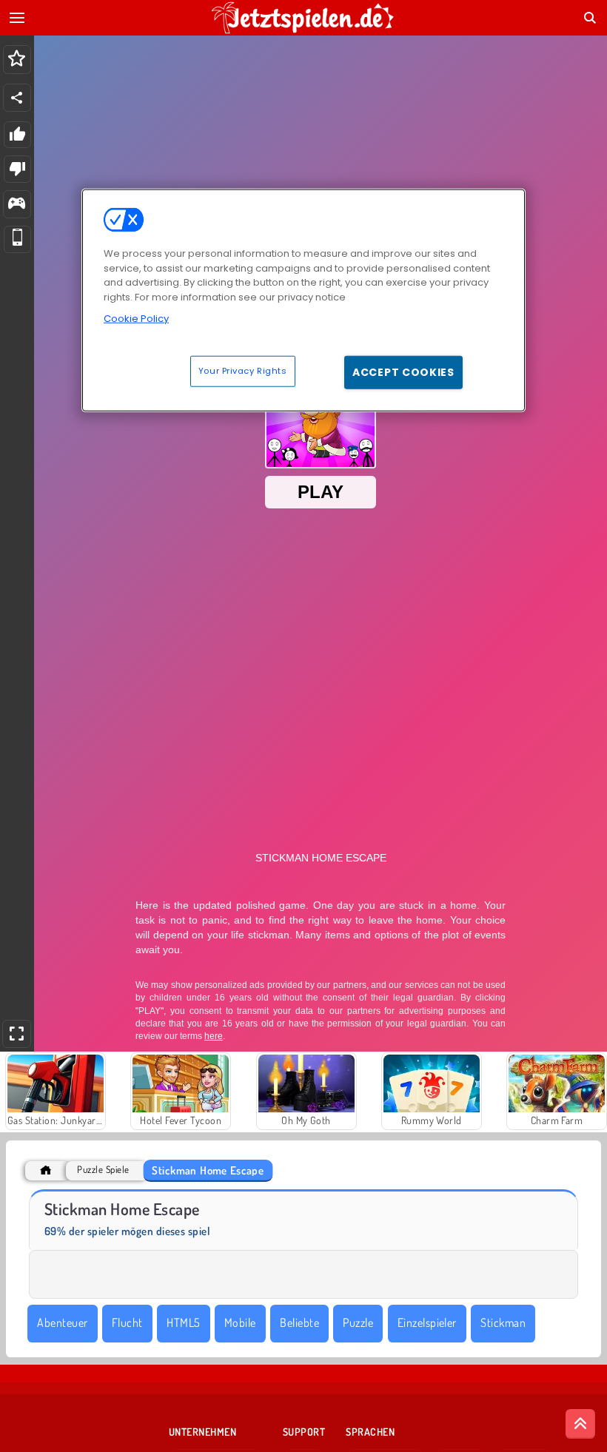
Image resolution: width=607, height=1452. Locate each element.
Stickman (503, 1322)
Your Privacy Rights (242, 371)
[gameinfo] (16, 204)
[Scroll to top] (580, 1424)
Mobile (240, 1322)
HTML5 (183, 1322)
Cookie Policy (136, 319)
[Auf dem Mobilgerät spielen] (17, 239)
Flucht (127, 1322)
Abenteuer (62, 1322)
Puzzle (358, 1322)
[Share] (17, 98)
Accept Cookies (403, 372)
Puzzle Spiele (103, 1169)
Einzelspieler (427, 1322)
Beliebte (299, 1322)
